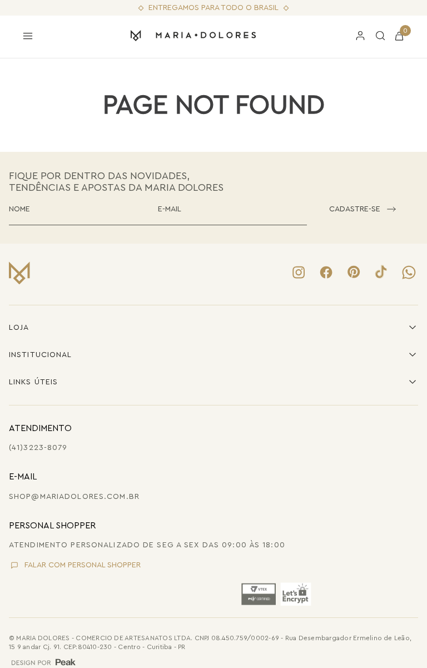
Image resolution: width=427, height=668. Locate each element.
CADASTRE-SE (354, 209)
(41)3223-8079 (38, 448)
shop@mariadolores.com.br (74, 497)
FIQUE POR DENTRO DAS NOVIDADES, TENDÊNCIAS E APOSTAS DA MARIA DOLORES (116, 181)
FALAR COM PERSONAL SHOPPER (82, 565)
